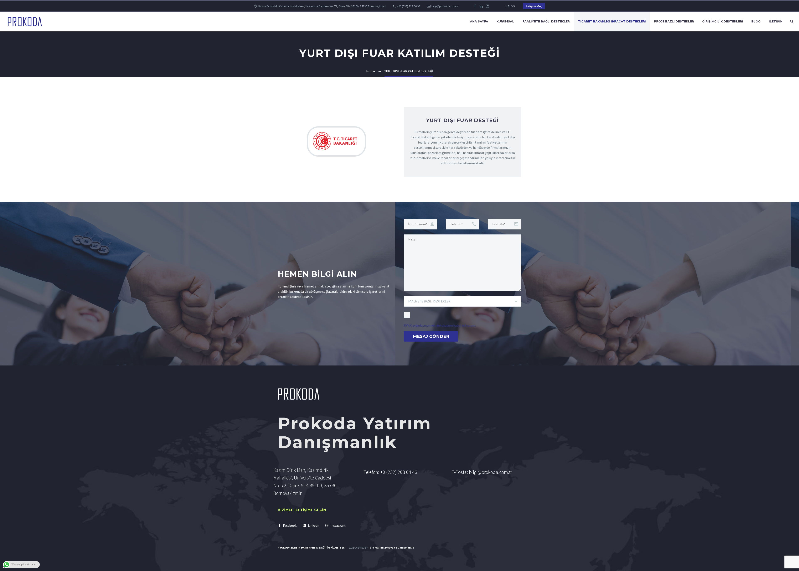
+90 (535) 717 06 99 (408, 6)
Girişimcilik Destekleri (722, 21)
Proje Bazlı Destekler (674, 21)
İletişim (776, 21)
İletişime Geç (534, 6)
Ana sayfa (479, 21)
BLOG (511, 6)
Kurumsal (505, 21)
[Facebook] (475, 6)
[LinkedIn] (481, 6)
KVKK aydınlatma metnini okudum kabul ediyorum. (440, 325)
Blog (756, 21)
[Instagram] (487, 6)
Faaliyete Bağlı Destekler (546, 21)
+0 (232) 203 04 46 (398, 472)
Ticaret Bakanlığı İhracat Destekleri (612, 21)
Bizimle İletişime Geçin (302, 510)
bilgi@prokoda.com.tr (445, 6)
